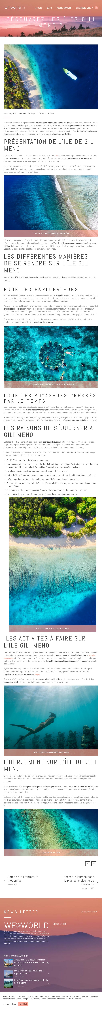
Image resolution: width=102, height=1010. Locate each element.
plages (37, 674)
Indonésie (26, 113)
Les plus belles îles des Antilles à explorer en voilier (29, 972)
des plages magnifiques (86, 475)
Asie (20, 113)
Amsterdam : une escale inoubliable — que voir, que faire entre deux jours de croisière (31, 963)
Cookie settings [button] (10, 1004)
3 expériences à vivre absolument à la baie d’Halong (31, 981)
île (57, 155)
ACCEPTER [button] (23, 1004)
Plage (33, 113)
